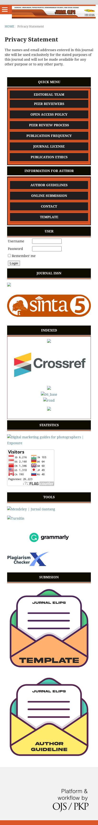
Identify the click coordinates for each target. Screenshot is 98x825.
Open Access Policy (49, 114)
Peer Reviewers (49, 103)
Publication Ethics (49, 157)
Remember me (24, 256)
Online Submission (49, 195)
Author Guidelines (49, 185)
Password (15, 248)
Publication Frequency (49, 135)
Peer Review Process (49, 125)
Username (16, 241)
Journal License (49, 146)
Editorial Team (49, 94)
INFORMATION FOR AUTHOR (49, 170)
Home (9, 26)
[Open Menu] (5, 9)
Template (49, 217)
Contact (49, 206)
